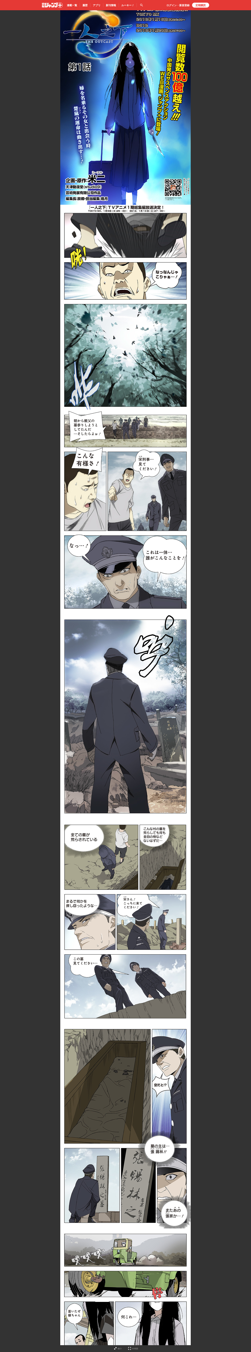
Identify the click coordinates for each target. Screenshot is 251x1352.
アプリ (97, 5)
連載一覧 (72, 5)
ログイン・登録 (178, 5)
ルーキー (127, 5)
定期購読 (201, 5)
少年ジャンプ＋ (52, 5)
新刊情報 (111, 5)
